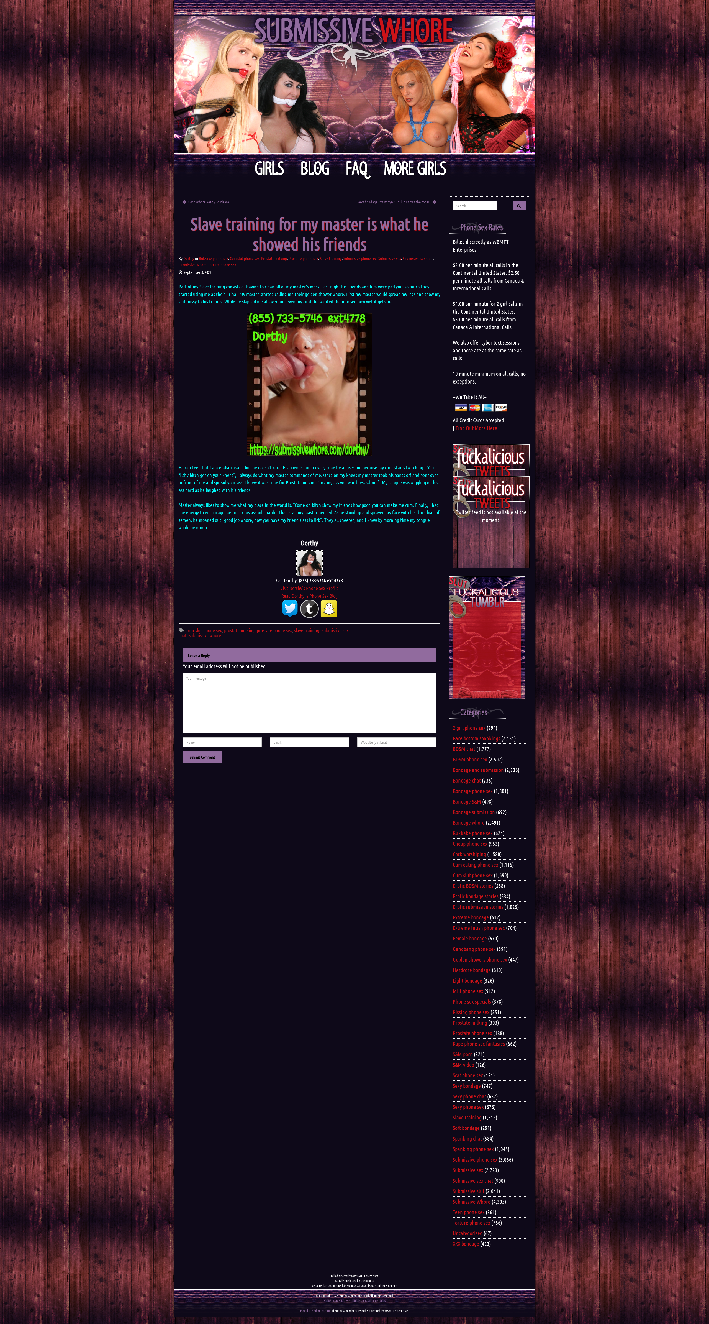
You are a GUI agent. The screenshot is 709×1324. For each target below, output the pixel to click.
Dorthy (188, 258)
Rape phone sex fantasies (479, 1043)
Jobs (383, 1300)
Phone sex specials (472, 1001)
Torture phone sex (222, 264)
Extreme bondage (471, 917)
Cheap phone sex (470, 843)
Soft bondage (466, 1127)
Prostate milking (274, 258)
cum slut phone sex (204, 630)
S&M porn (463, 1054)
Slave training (331, 258)
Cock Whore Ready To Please (208, 201)
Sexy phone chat (469, 1096)
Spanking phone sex (473, 1149)
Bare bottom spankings (476, 738)
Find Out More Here (476, 428)
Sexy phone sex (468, 1106)
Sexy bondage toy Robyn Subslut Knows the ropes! (394, 201)
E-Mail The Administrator (315, 1310)
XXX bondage (466, 1243)
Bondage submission (474, 812)
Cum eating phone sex (475, 864)
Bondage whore (469, 822)
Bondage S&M (467, 801)
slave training (306, 630)
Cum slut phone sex (245, 258)
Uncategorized (467, 1233)
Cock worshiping (469, 854)
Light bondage (467, 980)
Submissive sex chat (418, 258)
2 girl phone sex (469, 727)
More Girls (415, 169)
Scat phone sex (468, 1075)
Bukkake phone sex (213, 258)
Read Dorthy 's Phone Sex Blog (309, 596)
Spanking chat (467, 1138)
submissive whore (205, 635)
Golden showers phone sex (480, 959)
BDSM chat (464, 748)
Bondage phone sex (473, 791)
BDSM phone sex (470, 759)
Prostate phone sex (303, 258)
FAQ (356, 169)
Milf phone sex (468, 991)
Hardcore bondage (472, 970)
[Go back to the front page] (354, 84)
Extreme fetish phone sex (479, 927)
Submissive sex (389, 258)
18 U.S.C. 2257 (341, 1300)
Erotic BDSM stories (473, 885)
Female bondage (470, 938)
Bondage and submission (478, 769)
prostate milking (239, 630)
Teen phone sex (469, 1212)
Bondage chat (467, 780)
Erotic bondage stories (476, 896)
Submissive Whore (193, 264)
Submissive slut (468, 1191)
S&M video (463, 1064)
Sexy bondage (467, 1085)
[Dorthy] (309, 562)
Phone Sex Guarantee (365, 1300)
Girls (269, 169)
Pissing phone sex (471, 1012)
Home (327, 1300)
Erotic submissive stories (478, 906)
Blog (315, 169)
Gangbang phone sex (474, 948)
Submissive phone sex (360, 258)
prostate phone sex (274, 630)
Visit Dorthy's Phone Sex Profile (309, 588)
